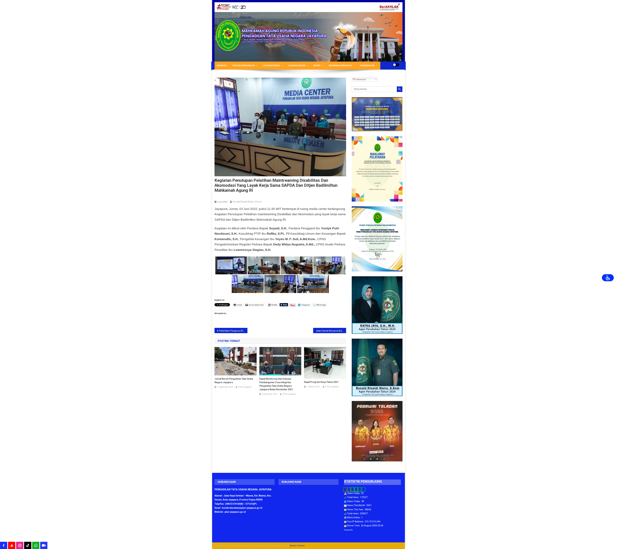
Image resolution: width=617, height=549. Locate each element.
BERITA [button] (317, 65)
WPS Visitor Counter (360, 530)
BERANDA (222, 65)
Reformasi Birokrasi (340, 65)
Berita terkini (222, 196)
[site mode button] (396, 64)
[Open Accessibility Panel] (608, 277)
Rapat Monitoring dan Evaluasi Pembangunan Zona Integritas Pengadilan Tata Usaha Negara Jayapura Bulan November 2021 (276, 384)
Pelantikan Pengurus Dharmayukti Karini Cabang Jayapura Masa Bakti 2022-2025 (233, 330)
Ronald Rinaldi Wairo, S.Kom (247, 201)
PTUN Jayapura (245, 387)
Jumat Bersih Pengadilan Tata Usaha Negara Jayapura (234, 381)
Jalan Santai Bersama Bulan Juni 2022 (331, 330)
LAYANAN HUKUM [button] (296, 65)
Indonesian (360, 79)
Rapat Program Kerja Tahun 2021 (321, 382)
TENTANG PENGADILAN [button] (243, 65)
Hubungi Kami (367, 65)
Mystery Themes (297, 545)
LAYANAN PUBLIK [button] (271, 65)
